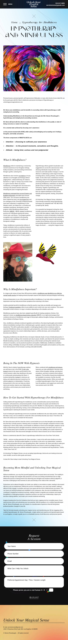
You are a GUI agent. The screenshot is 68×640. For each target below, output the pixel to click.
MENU (10, 4)
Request (34, 598)
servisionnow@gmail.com (55, 5)
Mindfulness (6, 166)
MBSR (12, 211)
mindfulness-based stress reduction (26, 315)
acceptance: (22, 175)
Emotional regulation (15, 307)
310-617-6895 (60, 3)
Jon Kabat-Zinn (24, 199)
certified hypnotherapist (10, 512)
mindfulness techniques (55, 367)
